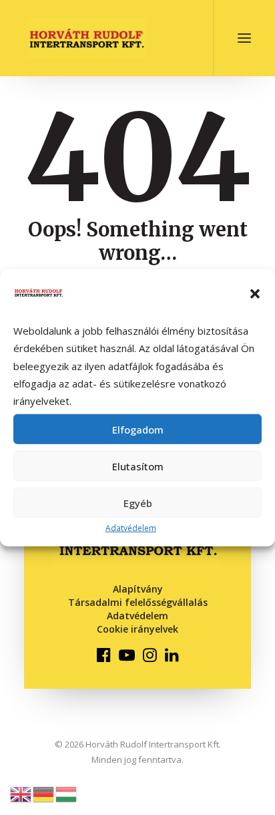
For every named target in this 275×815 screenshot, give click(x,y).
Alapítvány (138, 589)
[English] (21, 793)
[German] (44, 793)
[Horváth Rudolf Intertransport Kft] (87, 38)
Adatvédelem (130, 528)
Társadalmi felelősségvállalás (138, 602)
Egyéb (137, 503)
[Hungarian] (66, 793)
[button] (255, 294)
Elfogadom (138, 429)
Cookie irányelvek (137, 629)
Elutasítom (138, 466)
